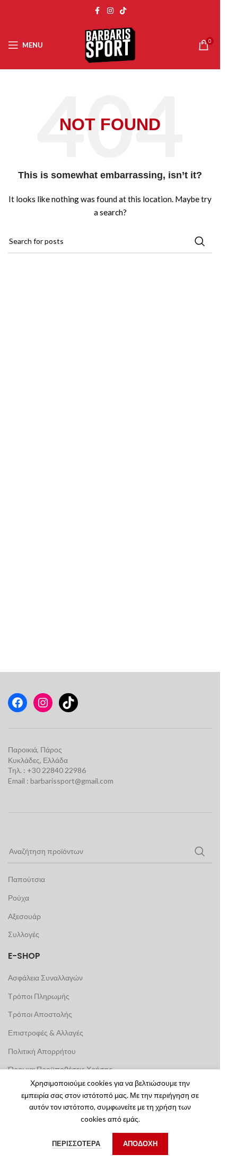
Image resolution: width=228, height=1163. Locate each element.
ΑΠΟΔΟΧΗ (140, 1143)
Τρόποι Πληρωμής (38, 996)
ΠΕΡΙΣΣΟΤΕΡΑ (77, 1143)
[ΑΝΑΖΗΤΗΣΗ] (200, 241)
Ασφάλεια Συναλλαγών (45, 977)
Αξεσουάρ (24, 916)
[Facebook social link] (97, 11)
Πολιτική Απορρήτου (42, 1051)
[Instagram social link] (110, 11)
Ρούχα (18, 897)
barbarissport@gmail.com (71, 780)
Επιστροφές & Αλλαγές (45, 1032)
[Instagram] (42, 702)
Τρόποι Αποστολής (40, 1014)
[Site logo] (110, 44)
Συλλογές (23, 934)
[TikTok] (68, 702)
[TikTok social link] (123, 11)
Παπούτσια (26, 879)
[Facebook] (17, 702)
